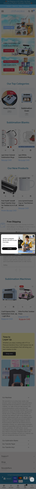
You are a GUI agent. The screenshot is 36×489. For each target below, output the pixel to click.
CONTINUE (9, 248)
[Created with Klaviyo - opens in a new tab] (18, 254)
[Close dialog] (33, 236)
